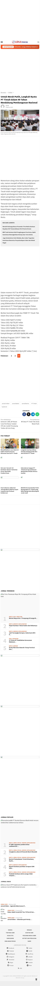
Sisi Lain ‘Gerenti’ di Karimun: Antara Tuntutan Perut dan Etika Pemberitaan (9, 470)
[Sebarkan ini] (24, 414)
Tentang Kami (10, 933)
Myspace (30, 959)
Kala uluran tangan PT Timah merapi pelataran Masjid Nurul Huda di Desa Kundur (29, 470)
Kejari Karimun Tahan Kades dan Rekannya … (23, 626)
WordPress (30, 954)
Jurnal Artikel (5, 403)
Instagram (11, 957)
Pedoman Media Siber (29, 935)
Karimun (15, 624)
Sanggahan (10, 938)
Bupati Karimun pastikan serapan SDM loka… (21, 867)
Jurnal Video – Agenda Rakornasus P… (13, 906)
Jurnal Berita (25, 403)
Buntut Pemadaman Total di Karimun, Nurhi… (21, 860)
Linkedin (30, 957)
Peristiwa (19, 616)
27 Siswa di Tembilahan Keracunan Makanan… (20, 641)
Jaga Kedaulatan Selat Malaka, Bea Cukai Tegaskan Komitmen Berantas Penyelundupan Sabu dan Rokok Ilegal (19, 240)
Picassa (11, 965)
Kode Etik (10, 935)
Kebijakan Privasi (10, 941)
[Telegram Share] (33, 414)
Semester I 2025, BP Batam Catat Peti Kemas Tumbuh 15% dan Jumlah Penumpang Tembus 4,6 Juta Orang (9, 424)
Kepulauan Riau (22, 624)
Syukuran (4, 407)
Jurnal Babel (15, 403)
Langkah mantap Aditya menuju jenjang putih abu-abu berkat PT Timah (29, 451)
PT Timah (34, 403)
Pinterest (11, 951)
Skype (11, 962)
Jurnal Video (6, 881)
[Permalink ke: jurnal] (3, 106)
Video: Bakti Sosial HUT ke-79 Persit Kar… (21, 912)
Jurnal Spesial (17, 842)
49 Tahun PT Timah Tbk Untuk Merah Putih (30, 422)
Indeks (10, 930)
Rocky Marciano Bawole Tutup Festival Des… (22, 648)
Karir (29, 941)
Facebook (11, 948)
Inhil (14, 616)
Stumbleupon (11, 954)
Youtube (30, 962)
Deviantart (11, 959)
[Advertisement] (20, 19)
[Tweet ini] (29, 414)
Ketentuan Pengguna (29, 938)
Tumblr (30, 951)
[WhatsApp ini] (37, 414)
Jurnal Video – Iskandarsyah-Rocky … (19, 919)
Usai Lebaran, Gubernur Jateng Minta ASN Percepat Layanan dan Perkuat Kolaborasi (9, 490)
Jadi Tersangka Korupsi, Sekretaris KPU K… (22, 634)
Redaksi (29, 930)
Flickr (30, 965)
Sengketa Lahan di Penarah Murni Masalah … (23, 852)
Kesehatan (15, 638)
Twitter (30, 948)
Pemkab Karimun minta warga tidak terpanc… (21, 874)
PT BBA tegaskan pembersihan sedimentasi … (19, 845)
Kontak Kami (29, 933)
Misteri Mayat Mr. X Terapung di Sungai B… (23, 618)
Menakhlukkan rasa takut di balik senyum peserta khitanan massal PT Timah (9, 451)
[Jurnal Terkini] (20, 42)
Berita (11, 616)
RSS (21, 968)
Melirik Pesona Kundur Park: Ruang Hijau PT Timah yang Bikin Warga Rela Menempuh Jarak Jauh (30, 490)
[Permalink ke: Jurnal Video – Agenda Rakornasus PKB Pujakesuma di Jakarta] (20, 893)
